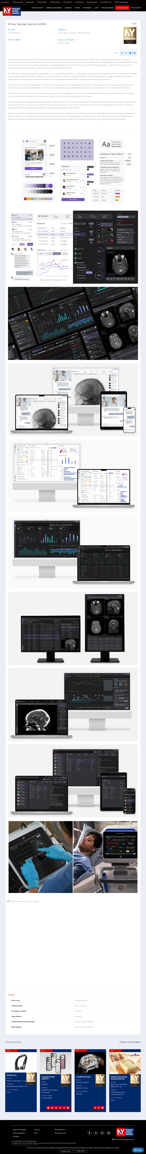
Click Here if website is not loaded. (24, 901)
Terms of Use (53, 1143)
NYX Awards (41, 2)
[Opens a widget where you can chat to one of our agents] (138, 1150)
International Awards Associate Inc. (29, 1145)
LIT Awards (79, 2)
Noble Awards (91, 2)
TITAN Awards (54, 2)
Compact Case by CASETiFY (48, 1078)
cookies (73, 1143)
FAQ (35, 1133)
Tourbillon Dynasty (83, 1077)
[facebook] (89, 1133)
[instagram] (102, 1133)
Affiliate (16, 1136)
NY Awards (67, 2)
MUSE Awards (17, 2)
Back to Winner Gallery (131, 1042)
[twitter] (96, 1133)
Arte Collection (105, 2)
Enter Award (122, 8)
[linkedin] (109, 1133)
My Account (136, 8)
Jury (96, 8)
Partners (87, 8)
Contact (37, 1129)
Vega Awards (30, 2)
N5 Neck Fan (12, 1075)
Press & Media (107, 8)
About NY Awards (19, 1129)
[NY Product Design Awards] (12, 11)
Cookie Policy (80, 1151)
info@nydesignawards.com (124, 1139)
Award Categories (54, 8)
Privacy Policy (61, 1143)
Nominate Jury (60, 1133)
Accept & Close (66, 1151)
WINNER (68, 8)
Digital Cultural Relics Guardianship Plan (119, 1078)
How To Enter (37, 8)
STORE (77, 8)
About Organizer (19, 1133)
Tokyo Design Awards (121, 2)
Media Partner (60, 1129)
